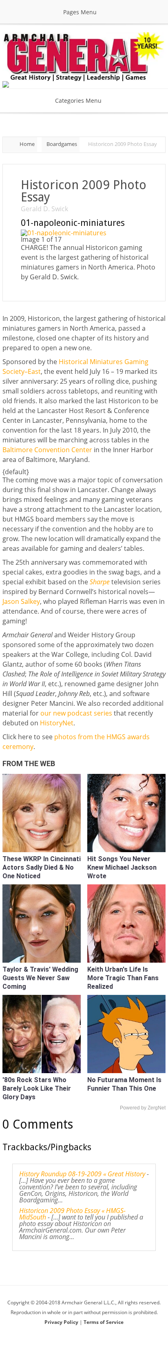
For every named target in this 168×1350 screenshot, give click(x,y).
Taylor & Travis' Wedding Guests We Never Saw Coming (40, 978)
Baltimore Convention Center (47, 449)
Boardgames (61, 144)
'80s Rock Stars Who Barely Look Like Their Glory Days (36, 1088)
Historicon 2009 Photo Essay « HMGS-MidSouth (72, 1214)
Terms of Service (104, 1322)
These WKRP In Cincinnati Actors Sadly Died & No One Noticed (41, 867)
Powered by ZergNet (143, 1107)
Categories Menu (78, 100)
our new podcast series (76, 713)
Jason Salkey (21, 601)
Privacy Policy (62, 1322)
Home (27, 144)
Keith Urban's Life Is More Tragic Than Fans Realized (123, 978)
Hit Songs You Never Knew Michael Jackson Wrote (122, 867)
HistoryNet (56, 722)
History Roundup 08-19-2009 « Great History (82, 1173)
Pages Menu (80, 12)
